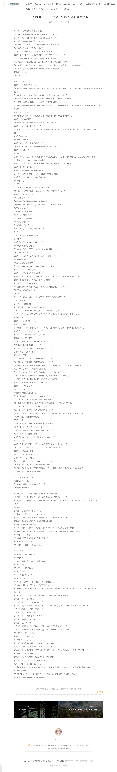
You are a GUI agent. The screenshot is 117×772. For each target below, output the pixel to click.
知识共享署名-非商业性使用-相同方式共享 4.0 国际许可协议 (59, 689)
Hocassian (58, 738)
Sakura (56, 765)
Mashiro (65, 765)
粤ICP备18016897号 (72, 761)
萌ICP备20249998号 (87, 761)
